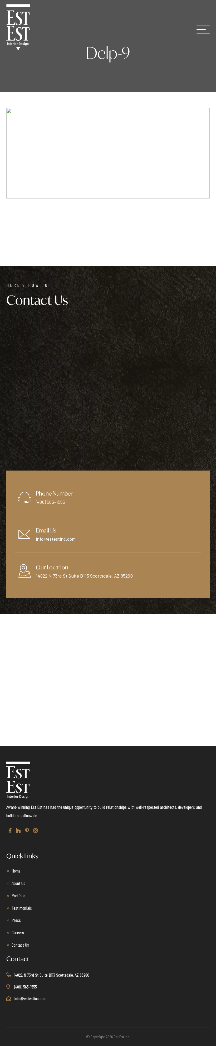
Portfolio (18, 895)
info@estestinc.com (56, 539)
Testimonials (22, 908)
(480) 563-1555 (50, 502)
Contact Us (20, 945)
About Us (18, 883)
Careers (18, 932)
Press (16, 920)
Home (16, 871)
